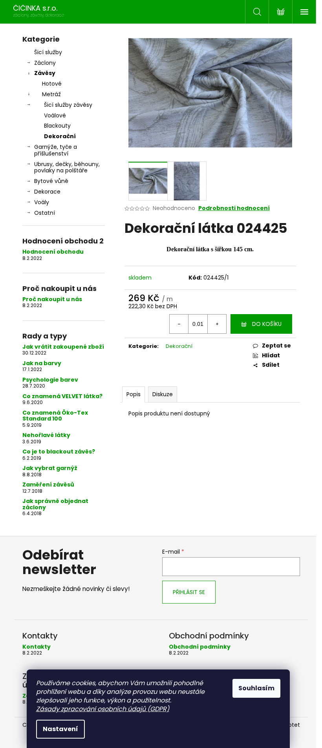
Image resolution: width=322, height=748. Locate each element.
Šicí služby (48, 52)
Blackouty (57, 126)
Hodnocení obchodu (53, 252)
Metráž (51, 94)
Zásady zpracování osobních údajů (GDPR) (102, 708)
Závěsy (44, 73)
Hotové (52, 84)
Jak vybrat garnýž (49, 468)
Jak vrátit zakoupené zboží (63, 347)
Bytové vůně (51, 181)
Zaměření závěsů (48, 485)
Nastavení (60, 728)
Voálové (55, 115)
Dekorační (60, 136)
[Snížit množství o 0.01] (179, 324)
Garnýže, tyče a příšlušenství (55, 150)
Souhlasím (256, 688)
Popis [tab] (133, 394)
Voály (41, 202)
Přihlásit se (189, 592)
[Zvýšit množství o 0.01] (216, 324)
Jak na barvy (41, 363)
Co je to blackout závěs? (58, 452)
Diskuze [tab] (162, 394)
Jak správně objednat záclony (55, 504)
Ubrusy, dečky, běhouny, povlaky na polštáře (67, 167)
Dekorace (47, 192)
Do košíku (267, 324)
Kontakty (36, 647)
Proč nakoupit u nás (52, 299)
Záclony (45, 63)
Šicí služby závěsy (68, 105)
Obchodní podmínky (200, 647)
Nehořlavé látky (46, 435)
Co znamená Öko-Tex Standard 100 (55, 416)
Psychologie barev (50, 380)
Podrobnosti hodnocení (234, 208)
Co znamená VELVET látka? (62, 396)
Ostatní (44, 213)
